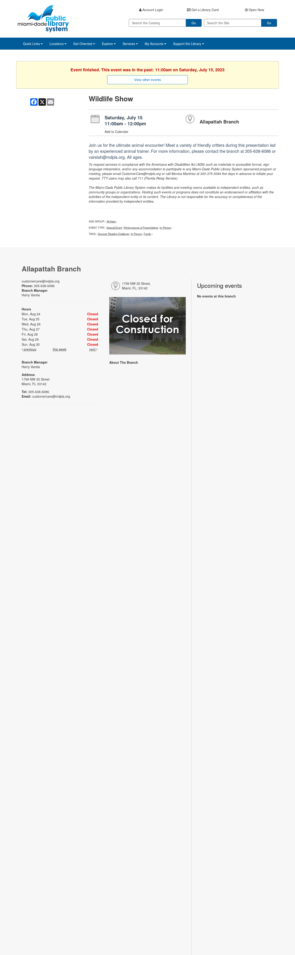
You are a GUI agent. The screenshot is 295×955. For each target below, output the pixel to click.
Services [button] (129, 43)
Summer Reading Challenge (113, 234)
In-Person (165, 227)
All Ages (111, 221)
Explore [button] (108, 43)
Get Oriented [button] (83, 43)
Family (147, 234)
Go (194, 23)
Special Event (114, 227)
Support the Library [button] (187, 43)
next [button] (92, 349)
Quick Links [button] (32, 43)
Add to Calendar (116, 131)
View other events (147, 80)
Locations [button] (57, 43)
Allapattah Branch (219, 121)
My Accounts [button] (154, 43)
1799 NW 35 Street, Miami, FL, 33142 (136, 285)
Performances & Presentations (141, 227)
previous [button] (29, 349)
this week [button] (59, 349)
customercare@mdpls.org (40, 281)
